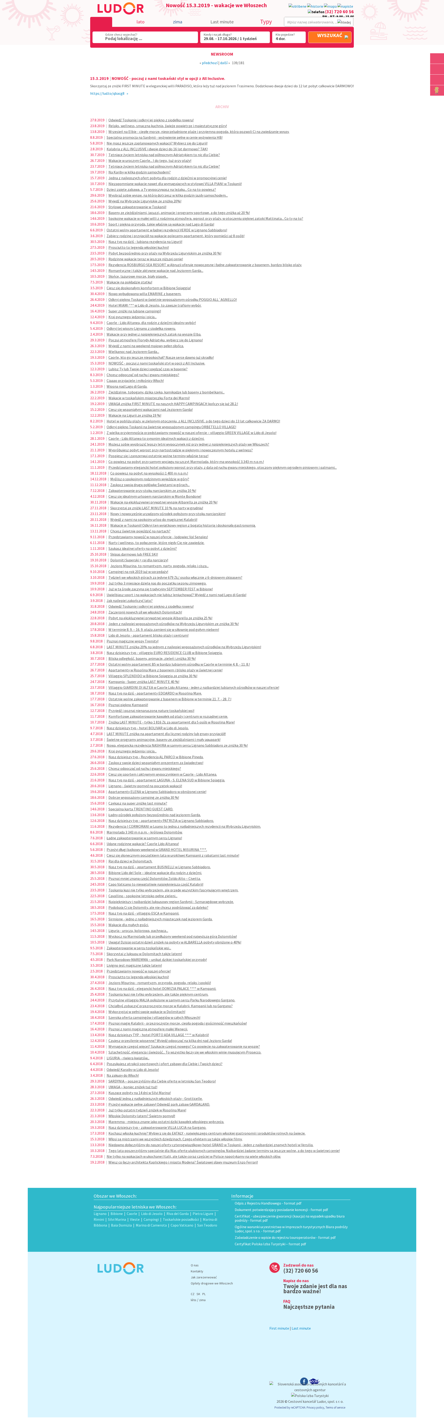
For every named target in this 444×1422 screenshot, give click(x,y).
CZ (192, 1294)
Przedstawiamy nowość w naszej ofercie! (139, 971)
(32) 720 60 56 (339, 11)
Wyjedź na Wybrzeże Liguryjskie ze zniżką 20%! (144, 201)
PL (204, 1294)
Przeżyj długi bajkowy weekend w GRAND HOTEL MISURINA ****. (157, 849)
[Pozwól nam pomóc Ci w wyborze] (345, 6)
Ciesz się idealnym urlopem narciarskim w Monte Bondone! (154, 496)
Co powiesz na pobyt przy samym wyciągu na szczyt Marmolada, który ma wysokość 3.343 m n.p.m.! (186, 461)
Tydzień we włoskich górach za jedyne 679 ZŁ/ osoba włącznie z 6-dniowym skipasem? (175, 577)
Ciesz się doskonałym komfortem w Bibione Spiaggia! (149, 288)
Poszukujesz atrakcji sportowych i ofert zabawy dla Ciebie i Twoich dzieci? (164, 1063)
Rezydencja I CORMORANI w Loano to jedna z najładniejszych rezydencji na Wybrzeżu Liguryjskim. (184, 826)
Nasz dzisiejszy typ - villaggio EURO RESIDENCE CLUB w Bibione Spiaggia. (164, 652)
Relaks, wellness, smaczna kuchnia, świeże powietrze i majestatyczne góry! (167, 125)
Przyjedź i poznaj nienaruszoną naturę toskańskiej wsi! (151, 710)
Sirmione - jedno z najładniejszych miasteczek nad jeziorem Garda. (160, 919)
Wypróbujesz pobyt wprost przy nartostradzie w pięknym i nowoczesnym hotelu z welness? (180, 450)
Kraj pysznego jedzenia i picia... (132, 317)
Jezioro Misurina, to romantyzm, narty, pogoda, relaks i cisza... (159, 565)
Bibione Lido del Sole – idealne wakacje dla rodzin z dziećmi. (155, 872)
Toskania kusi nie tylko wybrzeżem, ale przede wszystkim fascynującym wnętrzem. (173, 890)
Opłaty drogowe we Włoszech (212, 1283)
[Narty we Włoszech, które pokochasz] (437, 80)
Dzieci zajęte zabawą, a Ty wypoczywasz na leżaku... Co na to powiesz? (161, 189)
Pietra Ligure (203, 1213)
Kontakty (197, 1271)
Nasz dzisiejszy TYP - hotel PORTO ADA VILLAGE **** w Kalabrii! (158, 1034)
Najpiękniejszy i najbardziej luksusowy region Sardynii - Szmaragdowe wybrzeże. (171, 901)
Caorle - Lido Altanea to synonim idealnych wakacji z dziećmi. (156, 438)
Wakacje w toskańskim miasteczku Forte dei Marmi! (149, 398)
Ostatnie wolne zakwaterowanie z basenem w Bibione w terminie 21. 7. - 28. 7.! (169, 699)
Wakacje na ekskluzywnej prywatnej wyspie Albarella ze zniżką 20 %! (163, 502)
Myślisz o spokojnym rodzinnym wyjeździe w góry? (149, 479)
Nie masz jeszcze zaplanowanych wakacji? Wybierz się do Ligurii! (157, 143)
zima (202, 1300)
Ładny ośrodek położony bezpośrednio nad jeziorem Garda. (154, 814)
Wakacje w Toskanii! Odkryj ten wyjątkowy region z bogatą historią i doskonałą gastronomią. (183, 525)
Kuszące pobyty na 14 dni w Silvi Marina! (139, 1092)
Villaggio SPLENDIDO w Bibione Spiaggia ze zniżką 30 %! (152, 675)
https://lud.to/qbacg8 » (109, 93)
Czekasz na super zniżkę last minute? (137, 803)
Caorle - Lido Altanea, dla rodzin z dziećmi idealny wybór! (151, 322)
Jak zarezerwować (204, 1277)
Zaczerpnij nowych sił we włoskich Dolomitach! (145, 612)
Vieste (135, 1219)
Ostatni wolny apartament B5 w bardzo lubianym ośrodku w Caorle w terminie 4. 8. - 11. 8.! (179, 664)
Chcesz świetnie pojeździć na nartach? (140, 531)
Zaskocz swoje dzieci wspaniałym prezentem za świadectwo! (155, 762)
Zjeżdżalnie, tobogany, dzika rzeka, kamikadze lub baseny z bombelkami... (166, 392)
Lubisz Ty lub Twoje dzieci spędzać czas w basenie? (148, 369)
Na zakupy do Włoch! (123, 1075)
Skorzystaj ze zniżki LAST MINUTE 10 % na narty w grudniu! (156, 508)
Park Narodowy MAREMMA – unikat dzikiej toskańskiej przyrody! (157, 959)
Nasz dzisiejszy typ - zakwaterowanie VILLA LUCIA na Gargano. (157, 1127)
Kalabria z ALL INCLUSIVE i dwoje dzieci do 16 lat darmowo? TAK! (157, 149)
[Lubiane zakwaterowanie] (297, 6)
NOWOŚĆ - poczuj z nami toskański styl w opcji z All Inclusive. (156, 363)
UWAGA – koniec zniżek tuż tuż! (132, 1087)
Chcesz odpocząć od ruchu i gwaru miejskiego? (143, 374)
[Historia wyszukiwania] (315, 6)
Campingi (151, 1219)
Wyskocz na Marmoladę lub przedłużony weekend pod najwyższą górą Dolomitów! (172, 936)
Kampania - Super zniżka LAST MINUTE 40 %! (143, 681)
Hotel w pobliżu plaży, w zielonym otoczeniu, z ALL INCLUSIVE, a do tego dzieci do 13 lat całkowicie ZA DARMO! (193, 421)
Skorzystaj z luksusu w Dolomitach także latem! (144, 953)
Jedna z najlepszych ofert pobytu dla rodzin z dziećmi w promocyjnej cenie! (167, 178)
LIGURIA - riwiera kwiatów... (128, 1058)
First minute (279, 1328)
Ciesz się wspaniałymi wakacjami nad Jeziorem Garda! (150, 409)
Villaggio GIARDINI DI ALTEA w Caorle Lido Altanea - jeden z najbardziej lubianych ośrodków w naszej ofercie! (193, 687)
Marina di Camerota (151, 1225)
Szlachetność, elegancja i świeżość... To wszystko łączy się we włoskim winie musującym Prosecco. (184, 1052)
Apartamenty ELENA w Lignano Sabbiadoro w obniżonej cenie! (157, 791)
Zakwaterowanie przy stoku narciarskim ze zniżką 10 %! (152, 490)
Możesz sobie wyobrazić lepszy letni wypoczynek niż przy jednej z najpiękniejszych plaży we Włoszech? (188, 444)
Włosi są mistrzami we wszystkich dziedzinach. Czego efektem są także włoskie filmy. (175, 1139)
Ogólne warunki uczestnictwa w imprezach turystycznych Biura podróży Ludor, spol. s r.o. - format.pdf (291, 1228)
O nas (195, 1265)
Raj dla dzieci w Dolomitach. (130, 861)
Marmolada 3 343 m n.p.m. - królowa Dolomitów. (144, 832)
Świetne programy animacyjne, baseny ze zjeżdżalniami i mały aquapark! (163, 739)
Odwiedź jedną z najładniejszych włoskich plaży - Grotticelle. (155, 1098)
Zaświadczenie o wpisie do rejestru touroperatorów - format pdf (285, 1237)
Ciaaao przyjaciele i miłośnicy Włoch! (135, 380)
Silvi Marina (117, 1219)
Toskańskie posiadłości (181, 1219)
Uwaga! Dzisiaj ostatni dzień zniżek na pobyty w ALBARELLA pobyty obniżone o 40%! (174, 942)
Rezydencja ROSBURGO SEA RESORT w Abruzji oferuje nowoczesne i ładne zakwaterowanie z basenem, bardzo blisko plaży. (205, 264)
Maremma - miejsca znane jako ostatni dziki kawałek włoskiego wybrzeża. (166, 1121)
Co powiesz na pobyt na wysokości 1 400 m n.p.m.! (149, 473)
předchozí (210, 62)
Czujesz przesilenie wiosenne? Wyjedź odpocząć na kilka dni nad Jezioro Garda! (170, 1040)
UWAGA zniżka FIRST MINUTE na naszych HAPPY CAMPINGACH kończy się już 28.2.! (173, 403)
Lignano (100, 1213)
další (224, 62)
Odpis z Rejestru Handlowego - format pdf (268, 1203)
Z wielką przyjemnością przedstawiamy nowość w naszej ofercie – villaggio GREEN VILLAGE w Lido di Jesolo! (191, 432)
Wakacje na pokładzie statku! (129, 282)
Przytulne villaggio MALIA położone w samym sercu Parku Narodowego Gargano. (171, 1000)
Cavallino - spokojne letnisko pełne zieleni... (142, 895)
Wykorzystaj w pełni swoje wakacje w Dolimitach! (146, 1011)
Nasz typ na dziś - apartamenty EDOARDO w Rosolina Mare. (155, 693)
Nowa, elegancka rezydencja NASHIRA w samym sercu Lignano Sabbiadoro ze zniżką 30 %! (177, 745)
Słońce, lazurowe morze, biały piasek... (138, 276)
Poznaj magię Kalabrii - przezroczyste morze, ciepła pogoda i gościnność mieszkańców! (177, 1023)
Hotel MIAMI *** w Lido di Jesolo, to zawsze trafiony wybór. (154, 305)
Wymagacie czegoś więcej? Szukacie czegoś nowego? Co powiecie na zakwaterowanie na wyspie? (184, 1046)
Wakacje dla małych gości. (128, 924)
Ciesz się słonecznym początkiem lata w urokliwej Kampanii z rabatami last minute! (173, 855)
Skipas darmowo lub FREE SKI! (134, 554)
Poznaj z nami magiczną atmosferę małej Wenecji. (148, 1029)
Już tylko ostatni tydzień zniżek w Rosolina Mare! (147, 1110)
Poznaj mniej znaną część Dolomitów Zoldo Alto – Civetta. (154, 878)
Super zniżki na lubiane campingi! (134, 311)
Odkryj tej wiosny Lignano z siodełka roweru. (141, 328)
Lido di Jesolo (152, 1213)
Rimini (99, 1219)
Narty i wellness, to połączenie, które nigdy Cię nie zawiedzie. (156, 542)
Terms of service (335, 1407)
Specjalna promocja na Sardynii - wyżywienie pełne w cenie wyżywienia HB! (164, 137)
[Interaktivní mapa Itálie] (330, 6)
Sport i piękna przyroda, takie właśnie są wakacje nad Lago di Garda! (161, 224)
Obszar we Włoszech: (115, 1196)
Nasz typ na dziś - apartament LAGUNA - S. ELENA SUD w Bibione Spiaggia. (166, 780)
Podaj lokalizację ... (123, 38)
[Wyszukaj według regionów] (437, 58)
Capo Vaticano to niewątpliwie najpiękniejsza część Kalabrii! (155, 884)
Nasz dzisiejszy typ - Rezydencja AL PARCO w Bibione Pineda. (156, 757)
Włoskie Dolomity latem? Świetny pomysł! (141, 1116)
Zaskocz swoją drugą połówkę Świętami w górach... (150, 484)
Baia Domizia (121, 1225)
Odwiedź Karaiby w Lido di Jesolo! (133, 1069)
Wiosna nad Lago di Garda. (127, 386)
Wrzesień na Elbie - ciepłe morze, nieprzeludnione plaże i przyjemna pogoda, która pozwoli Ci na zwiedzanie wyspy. (198, 131)
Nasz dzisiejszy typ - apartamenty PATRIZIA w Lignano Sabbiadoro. (161, 820)
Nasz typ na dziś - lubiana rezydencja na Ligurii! (145, 241)
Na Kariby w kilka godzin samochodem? (139, 172)
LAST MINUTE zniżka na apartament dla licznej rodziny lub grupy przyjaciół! (166, 733)
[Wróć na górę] (437, 101)
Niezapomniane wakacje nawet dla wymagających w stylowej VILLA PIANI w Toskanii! (175, 183)
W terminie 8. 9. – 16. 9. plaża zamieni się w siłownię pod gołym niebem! (163, 629)
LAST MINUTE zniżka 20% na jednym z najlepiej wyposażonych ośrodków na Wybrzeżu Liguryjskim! (184, 647)
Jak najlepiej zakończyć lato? (130, 600)
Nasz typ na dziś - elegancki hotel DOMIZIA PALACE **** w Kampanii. (162, 988)
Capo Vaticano (182, 1225)
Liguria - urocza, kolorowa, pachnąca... (138, 930)
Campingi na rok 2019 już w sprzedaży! (138, 571)
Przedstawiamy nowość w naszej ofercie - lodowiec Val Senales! (158, 537)
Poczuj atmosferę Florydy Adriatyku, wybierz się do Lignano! (155, 340)
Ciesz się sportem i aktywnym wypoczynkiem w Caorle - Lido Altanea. (162, 774)
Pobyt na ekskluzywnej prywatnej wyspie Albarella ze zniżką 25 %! (160, 618)
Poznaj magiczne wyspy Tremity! (132, 641)
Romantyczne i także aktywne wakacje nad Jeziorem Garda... (155, 270)
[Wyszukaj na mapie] (437, 69)
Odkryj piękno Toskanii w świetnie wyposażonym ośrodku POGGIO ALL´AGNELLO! (172, 299)
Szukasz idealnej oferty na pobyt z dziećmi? (142, 548)
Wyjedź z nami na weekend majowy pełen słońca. (146, 345)
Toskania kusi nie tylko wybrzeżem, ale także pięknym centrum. (158, 994)
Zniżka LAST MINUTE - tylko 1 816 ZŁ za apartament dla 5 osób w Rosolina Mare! (171, 722)
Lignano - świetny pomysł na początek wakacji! (145, 785)
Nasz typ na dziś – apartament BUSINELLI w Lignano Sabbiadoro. (159, 867)
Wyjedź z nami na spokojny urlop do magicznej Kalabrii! (153, 519)
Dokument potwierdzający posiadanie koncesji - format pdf (281, 1209)
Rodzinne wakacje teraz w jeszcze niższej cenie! (145, 259)
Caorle (132, 1213)
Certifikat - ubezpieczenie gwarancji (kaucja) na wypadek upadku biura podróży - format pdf (290, 1218)
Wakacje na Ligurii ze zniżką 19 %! (134, 415)
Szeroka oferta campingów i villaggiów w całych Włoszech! (154, 1017)
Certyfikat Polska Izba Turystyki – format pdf (270, 1244)
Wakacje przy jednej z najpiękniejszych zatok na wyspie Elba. (154, 334)
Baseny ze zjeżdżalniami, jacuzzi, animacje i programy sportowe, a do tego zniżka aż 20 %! (179, 212)
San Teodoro (207, 1225)
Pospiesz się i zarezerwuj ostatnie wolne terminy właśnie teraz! (158, 455)
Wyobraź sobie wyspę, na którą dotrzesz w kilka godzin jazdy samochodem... (168, 195)
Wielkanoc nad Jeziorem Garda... (133, 351)
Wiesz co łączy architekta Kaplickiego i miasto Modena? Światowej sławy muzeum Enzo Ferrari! (183, 1162)
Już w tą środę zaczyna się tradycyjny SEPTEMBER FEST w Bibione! (160, 589)
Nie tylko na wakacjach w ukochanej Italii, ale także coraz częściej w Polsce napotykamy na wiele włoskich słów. (194, 1156)
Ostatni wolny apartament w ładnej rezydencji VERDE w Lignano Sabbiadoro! (167, 230)
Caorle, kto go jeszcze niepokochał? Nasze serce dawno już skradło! (161, 357)
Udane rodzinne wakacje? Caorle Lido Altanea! (143, 843)
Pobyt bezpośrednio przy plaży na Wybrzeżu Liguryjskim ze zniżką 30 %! (164, 253)
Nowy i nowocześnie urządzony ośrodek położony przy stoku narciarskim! (167, 513)
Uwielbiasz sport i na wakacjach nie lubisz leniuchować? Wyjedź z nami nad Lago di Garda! (176, 594)
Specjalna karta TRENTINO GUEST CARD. (140, 809)
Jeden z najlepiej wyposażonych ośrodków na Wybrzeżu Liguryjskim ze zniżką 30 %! (173, 623)
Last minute (222, 22)
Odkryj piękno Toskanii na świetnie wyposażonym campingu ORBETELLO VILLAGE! (171, 427)
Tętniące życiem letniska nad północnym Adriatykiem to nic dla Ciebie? (164, 154)
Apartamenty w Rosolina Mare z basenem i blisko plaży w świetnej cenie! (165, 670)
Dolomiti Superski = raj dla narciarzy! (139, 560)
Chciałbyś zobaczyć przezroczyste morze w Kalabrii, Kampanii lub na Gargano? (170, 1006)
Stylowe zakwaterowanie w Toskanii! (137, 206)
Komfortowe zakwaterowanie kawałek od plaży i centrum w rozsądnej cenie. (168, 716)
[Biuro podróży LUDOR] (119, 1277)
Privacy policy (315, 1407)
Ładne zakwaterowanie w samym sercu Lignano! (144, 838)
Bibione (117, 1213)
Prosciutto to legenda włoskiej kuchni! (138, 247)
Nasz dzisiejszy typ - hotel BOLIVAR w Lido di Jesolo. (148, 728)
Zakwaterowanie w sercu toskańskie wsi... (139, 948)
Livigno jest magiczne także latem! (134, 965)
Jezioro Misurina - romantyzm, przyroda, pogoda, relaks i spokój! (159, 982)
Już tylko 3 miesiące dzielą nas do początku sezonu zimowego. (157, 583)
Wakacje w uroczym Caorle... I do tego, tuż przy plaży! (149, 160)
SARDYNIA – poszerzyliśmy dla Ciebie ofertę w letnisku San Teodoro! (162, 1081)
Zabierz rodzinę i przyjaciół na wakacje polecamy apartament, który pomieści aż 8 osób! (175, 235)
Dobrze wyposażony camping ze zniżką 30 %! (143, 797)
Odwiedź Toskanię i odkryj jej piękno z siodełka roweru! (151, 120)
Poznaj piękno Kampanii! (128, 704)
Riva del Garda (177, 1213)
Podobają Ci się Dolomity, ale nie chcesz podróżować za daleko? (158, 907)
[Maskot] (437, 90)
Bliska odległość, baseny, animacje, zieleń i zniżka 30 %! (152, 658)
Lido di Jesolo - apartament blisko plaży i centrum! (148, 635)
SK (198, 1294)
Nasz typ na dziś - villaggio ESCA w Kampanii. (143, 913)
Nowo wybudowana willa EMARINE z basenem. (144, 293)
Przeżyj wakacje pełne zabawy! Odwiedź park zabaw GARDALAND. (159, 1104)
